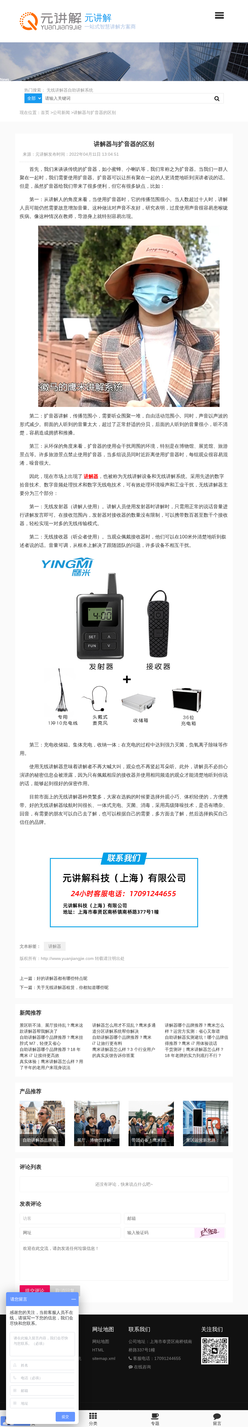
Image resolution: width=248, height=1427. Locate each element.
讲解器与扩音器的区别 (94, 112)
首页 (45, 112)
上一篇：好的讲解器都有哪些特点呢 (53, 978)
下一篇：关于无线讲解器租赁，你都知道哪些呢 (64, 987)
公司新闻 (61, 112)
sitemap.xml (103, 1358)
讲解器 (54, 946)
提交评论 (34, 1290)
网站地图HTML (100, 1345)
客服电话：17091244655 (156, 1358)
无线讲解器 (57, 90)
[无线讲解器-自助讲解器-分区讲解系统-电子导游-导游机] (50, 21)
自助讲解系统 (80, 90)
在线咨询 (142, 1366)
